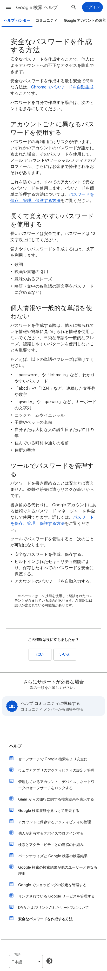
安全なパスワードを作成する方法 (45, 919)
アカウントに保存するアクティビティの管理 (54, 822)
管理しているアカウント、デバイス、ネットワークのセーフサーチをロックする (56, 784)
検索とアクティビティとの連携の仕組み (51, 844)
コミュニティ (46, 20)
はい (40, 654)
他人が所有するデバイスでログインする (51, 833)
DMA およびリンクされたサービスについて (53, 907)
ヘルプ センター (17, 20)
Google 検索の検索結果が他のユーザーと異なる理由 (57, 870)
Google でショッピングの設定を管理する (52, 885)
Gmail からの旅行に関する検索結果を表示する (56, 799)
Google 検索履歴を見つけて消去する (48, 810)
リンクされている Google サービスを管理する (56, 896)
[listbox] (26, 961)
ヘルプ (15, 746)
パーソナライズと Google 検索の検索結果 (53, 856)
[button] (8, 7)
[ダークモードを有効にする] (49, 961)
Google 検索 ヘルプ (37, 7)
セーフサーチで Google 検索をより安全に (53, 759)
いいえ (64, 654)
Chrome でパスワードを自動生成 (62, 87)
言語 (17, 955)
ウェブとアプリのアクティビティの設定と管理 (56, 770)
